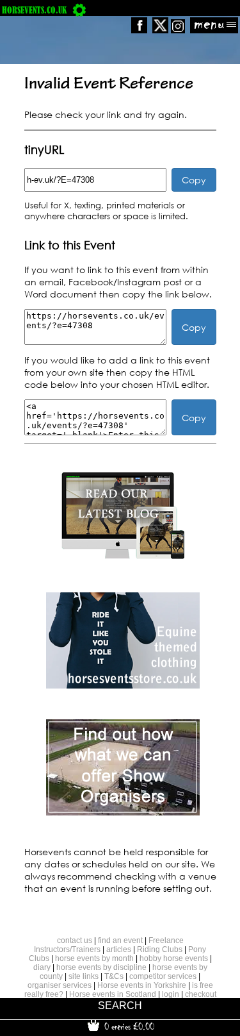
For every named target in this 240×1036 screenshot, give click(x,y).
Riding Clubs (159, 949)
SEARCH (120, 1005)
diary (42, 967)
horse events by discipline (101, 967)
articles (118, 949)
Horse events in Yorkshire (141, 985)
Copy (194, 180)
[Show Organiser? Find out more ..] (123, 812)
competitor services (162, 976)
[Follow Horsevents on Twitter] (160, 29)
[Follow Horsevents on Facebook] (139, 29)
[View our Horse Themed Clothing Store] (123, 685)
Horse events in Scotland (112, 994)
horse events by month (94, 958)
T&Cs (114, 976)
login (170, 994)
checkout (200, 994)
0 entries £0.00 (128, 1026)
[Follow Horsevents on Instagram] (178, 29)
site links (83, 976)
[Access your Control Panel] (79, 9)
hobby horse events (174, 958)
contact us (74, 940)
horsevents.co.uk (34, 9)
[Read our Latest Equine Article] (123, 558)
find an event (120, 940)
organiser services (60, 985)
